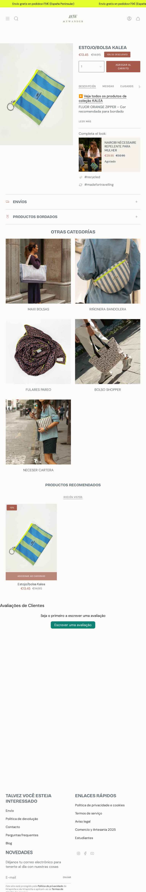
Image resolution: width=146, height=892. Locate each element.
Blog (9, 843)
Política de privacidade (50, 886)
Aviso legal (82, 821)
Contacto (13, 827)
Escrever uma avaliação (73, 625)
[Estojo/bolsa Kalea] (31, 542)
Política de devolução (22, 819)
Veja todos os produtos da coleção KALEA (102, 98)
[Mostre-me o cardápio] (7, 18)
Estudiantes (84, 838)
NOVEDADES (19, 852)
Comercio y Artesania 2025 (95, 829)
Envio (10, 811)
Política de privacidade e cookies (100, 805)
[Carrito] (138, 18)
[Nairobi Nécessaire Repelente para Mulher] (90, 155)
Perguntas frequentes (22, 835)
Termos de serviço (88, 813)
